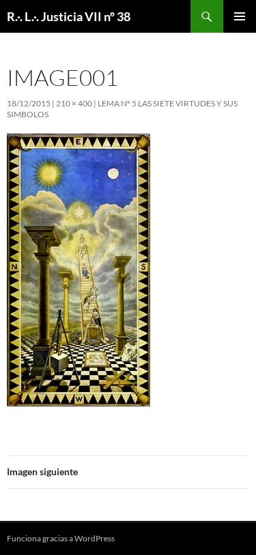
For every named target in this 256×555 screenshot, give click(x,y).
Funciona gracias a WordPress (61, 538)
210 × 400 (74, 103)
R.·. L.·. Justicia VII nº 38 (68, 16)
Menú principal (239, 16)
